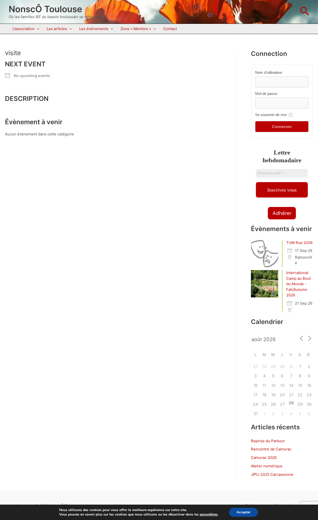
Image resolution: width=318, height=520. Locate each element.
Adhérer (282, 213)
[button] (304, 11)
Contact (170, 28)
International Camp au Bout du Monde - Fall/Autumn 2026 (298, 283)
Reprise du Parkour (268, 441)
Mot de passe (266, 93)
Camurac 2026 (264, 457)
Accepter (243, 512)
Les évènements (93, 28)
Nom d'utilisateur (268, 72)
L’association (23, 28)
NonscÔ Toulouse (45, 9)
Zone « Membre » (135, 28)
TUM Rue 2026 (299, 242)
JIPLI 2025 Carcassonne (272, 474)
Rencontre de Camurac (271, 449)
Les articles (57, 28)
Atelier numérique (266, 466)
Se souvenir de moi (270, 115)
